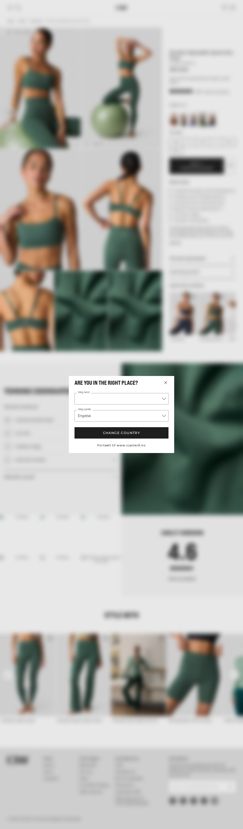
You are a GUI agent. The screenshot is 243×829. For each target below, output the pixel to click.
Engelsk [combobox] (84, 416)
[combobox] (121, 398)
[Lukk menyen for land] (165, 382)
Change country (121, 433)
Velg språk (84, 409)
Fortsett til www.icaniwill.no (121, 445)
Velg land (83, 392)
